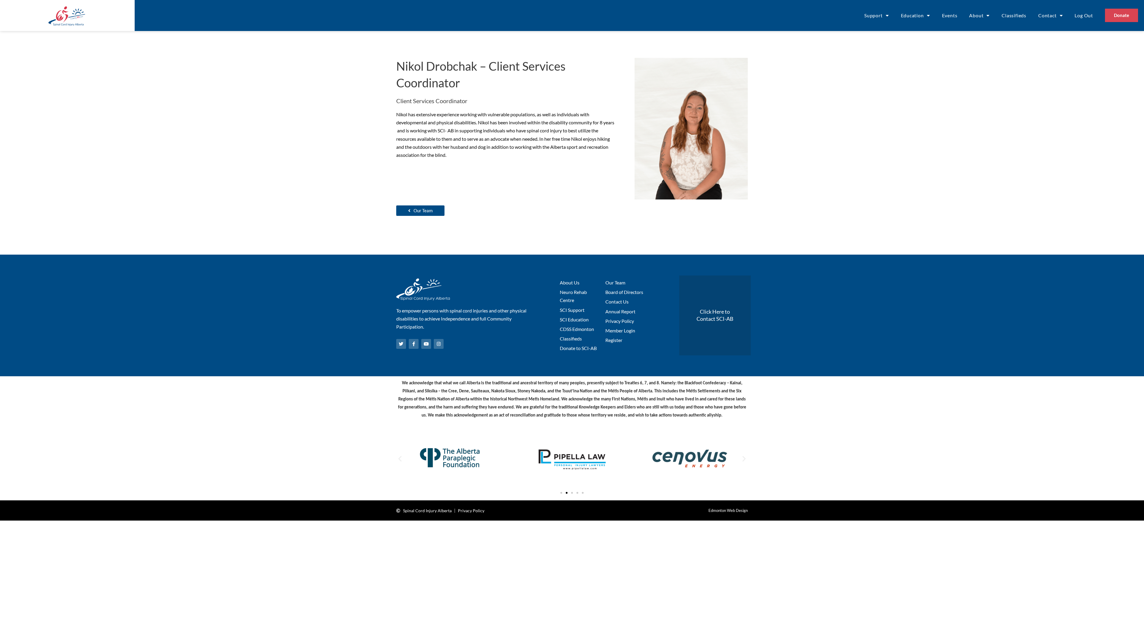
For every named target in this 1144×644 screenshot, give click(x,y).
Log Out (1084, 15)
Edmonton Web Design (728, 510)
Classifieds (1014, 15)
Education (912, 15)
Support (873, 15)
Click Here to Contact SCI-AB (715, 315)
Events (950, 15)
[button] (400, 458)
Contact (1047, 15)
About (976, 15)
